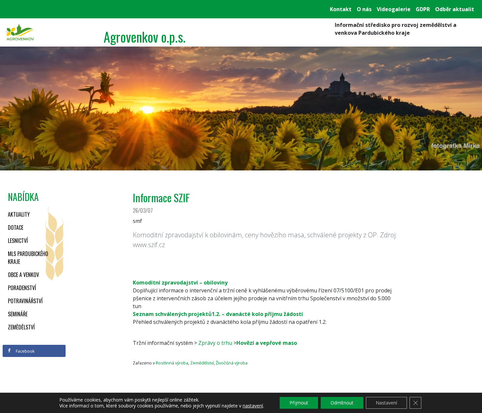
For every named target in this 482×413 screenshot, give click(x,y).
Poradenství (22, 288)
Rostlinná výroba (172, 363)
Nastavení (386, 403)
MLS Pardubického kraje (28, 258)
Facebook (25, 351)
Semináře (18, 314)
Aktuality (19, 214)
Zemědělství (21, 327)
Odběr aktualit (454, 9)
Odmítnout (342, 403)
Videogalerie (394, 9)
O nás (364, 9)
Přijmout (299, 403)
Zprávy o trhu (215, 342)
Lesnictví (18, 241)
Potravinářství (25, 301)
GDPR (423, 9)
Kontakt (340, 9)
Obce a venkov (23, 275)
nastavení (253, 406)
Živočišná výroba (232, 363)
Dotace (15, 227)
